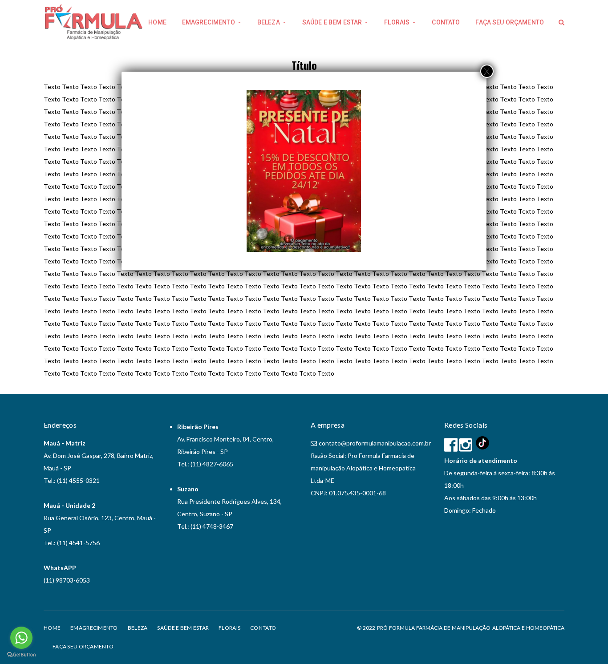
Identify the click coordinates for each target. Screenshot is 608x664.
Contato (263, 627)
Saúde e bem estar (183, 627)
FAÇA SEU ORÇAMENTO (83, 646)
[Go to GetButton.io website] (21, 655)
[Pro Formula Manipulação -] (93, 21)
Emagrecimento (94, 627)
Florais (229, 627)
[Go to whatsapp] (21, 638)
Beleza (138, 627)
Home (52, 627)
